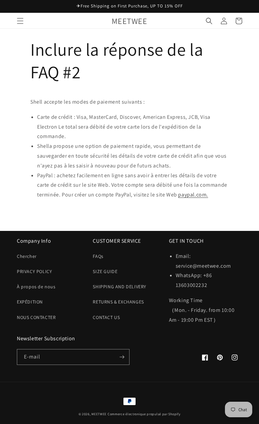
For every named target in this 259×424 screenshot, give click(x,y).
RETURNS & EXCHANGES (118, 302)
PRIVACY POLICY (34, 271)
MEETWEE (99, 414)
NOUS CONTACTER (36, 317)
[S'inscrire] (121, 357)
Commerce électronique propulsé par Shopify (144, 414)
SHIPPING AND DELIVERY (119, 287)
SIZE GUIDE (105, 271)
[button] (20, 21)
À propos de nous (36, 287)
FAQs (98, 256)
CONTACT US (106, 317)
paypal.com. (193, 194)
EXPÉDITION (30, 302)
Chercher (27, 256)
